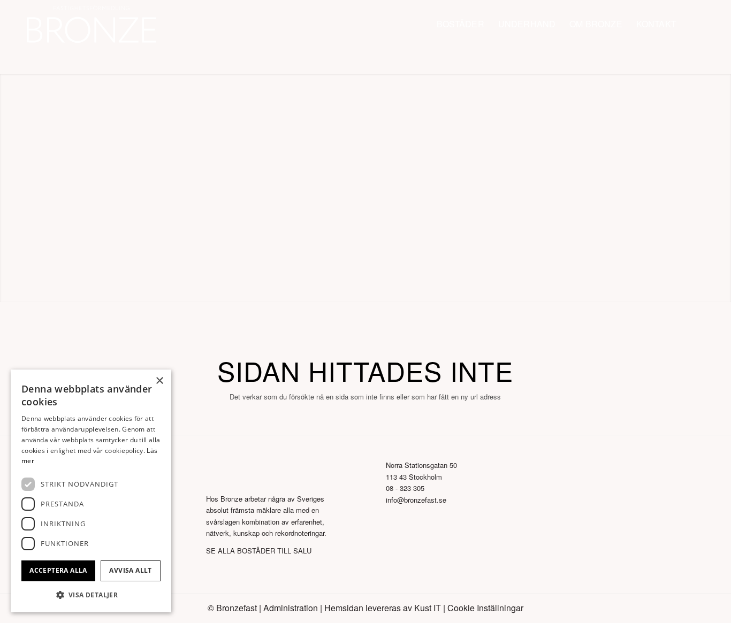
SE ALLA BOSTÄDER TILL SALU (258, 550)
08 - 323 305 (405, 488)
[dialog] (91, 491)
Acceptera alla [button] (58, 570)
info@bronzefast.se (416, 500)
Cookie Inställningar (485, 608)
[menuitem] (460, 24)
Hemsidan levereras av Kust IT (382, 608)
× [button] (159, 381)
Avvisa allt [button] (130, 570)
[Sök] (693, 24)
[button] (91, 595)
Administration (290, 608)
